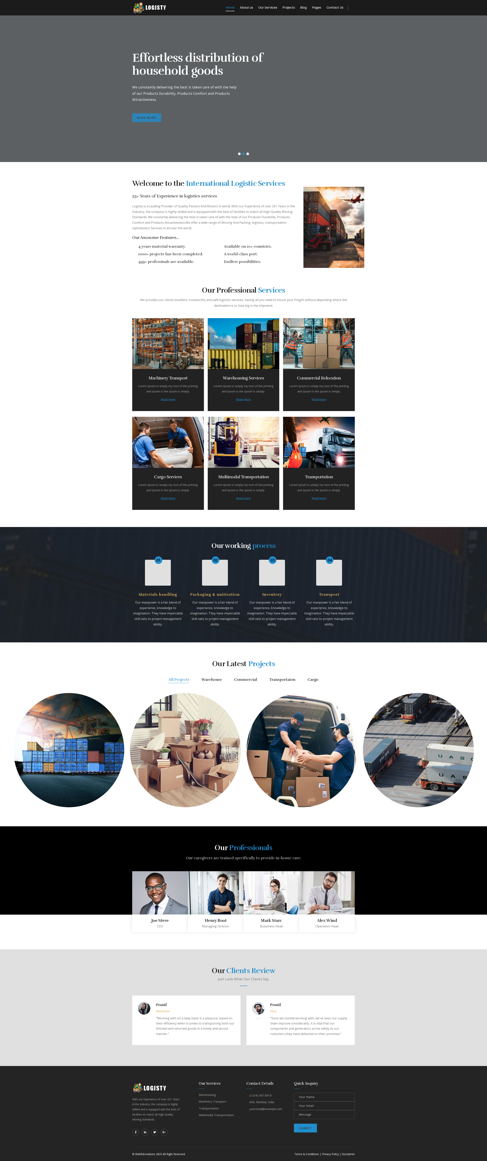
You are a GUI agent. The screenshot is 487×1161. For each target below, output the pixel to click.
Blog (303, 7)
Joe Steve (160, 920)
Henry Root (216, 920)
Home (230, 7)
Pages (316, 7)
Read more (168, 399)
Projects (288, 7)
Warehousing (207, 1095)
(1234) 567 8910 (260, 1095)
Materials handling (158, 594)
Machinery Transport (168, 378)
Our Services (267, 7)
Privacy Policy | (331, 1154)
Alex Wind (327, 920)
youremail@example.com (265, 1109)
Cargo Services (168, 476)
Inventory (272, 594)
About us (246, 7)
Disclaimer (348, 1154)
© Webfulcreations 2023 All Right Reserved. (158, 1154)
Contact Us (334, 7)
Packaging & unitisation (215, 594)
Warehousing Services (243, 378)
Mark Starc (271, 920)
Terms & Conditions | (307, 1154)
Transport (329, 594)
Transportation (319, 476)
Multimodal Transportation (243, 476)
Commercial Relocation (319, 378)
